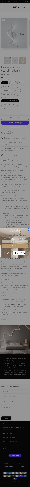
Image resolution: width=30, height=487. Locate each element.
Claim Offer (15, 245)
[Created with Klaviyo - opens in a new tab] (15, 258)
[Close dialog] (28, 229)
